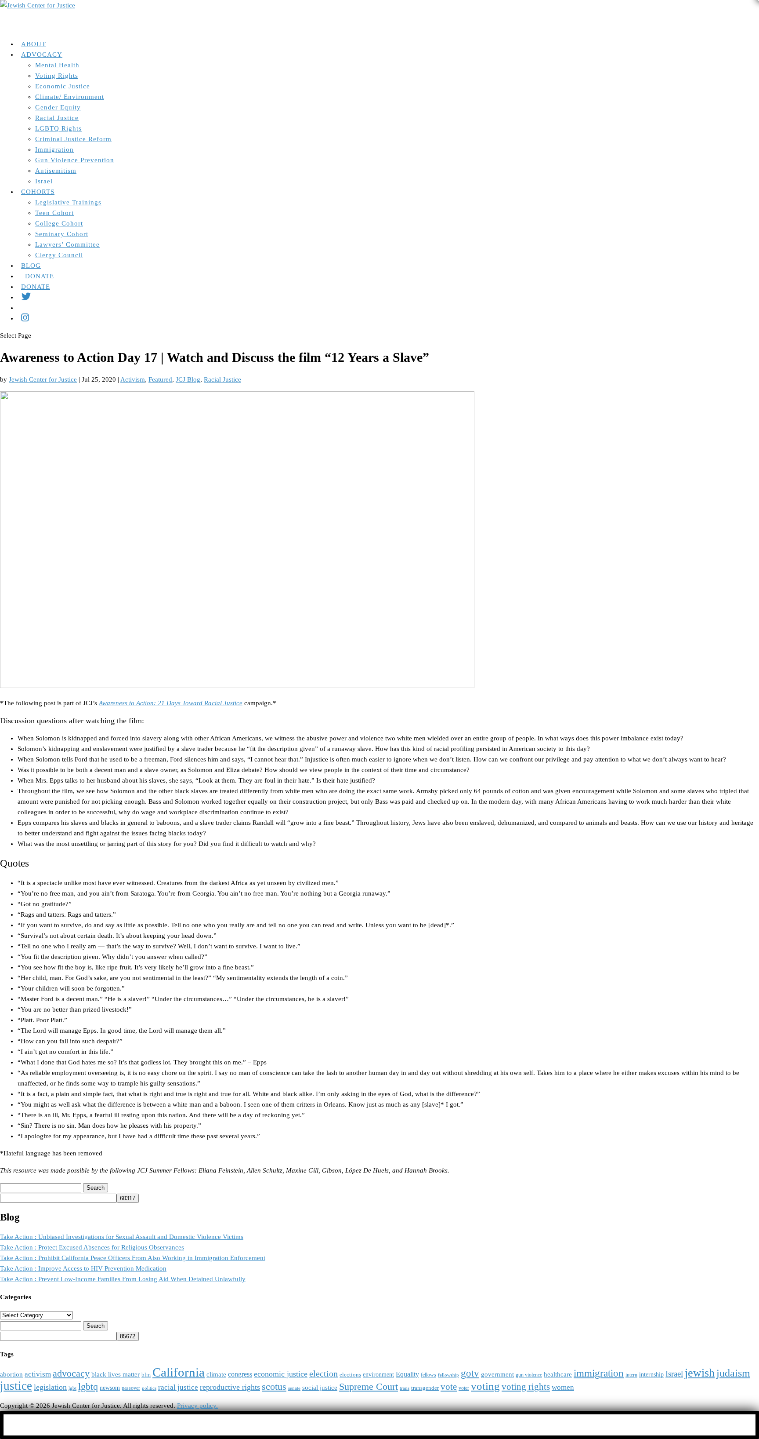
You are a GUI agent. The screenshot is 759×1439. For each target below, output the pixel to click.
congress (240, 1374)
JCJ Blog (188, 379)
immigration (599, 1373)
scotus (274, 1386)
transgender (425, 1388)
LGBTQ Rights (58, 128)
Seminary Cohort (61, 233)
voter (464, 1388)
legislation (50, 1387)
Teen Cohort (54, 212)
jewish (700, 1372)
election (323, 1373)
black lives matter (115, 1374)
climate (216, 1374)
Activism (132, 379)
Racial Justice (57, 117)
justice (16, 1385)
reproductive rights (230, 1387)
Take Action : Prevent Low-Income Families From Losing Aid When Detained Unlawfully (123, 1278)
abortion (11, 1374)
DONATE (35, 286)
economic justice (280, 1374)
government (497, 1374)
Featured (160, 379)
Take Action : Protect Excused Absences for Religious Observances (92, 1247)
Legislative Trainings (68, 202)
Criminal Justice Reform (73, 138)
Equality (407, 1374)
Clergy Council (59, 255)
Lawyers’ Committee (67, 244)
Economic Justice (62, 86)
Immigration (54, 149)
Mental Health (57, 65)
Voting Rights (56, 75)
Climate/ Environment (69, 96)
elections (350, 1375)
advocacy (71, 1373)
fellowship (448, 1375)
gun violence (529, 1375)
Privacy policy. (197, 1405)
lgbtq (88, 1386)
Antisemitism (55, 170)
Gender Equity (58, 107)
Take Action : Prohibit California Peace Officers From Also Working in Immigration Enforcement (132, 1257)
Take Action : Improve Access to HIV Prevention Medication (83, 1268)
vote (449, 1387)
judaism (733, 1373)
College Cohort (59, 223)
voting (485, 1386)
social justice (319, 1387)
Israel (44, 181)
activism (38, 1374)
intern (631, 1375)
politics (149, 1388)
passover (131, 1388)
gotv (470, 1373)
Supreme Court (368, 1386)
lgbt (72, 1388)
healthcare (558, 1374)
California (178, 1372)
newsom (110, 1387)
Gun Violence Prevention (74, 160)
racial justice (178, 1387)
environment (378, 1374)
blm (146, 1375)
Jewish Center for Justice (43, 379)
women (563, 1387)
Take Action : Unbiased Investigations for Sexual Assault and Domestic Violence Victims (121, 1236)
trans (404, 1388)
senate (294, 1388)
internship (651, 1374)
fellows (428, 1375)
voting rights (526, 1387)
